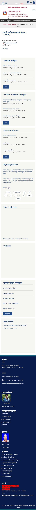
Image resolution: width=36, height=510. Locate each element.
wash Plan (6, 143)
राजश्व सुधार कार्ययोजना (8, 150)
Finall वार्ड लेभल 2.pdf (10, 43)
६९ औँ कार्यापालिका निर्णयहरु (9, 288)
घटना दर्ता (5, 414)
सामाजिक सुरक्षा (7, 416)
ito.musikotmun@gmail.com (10, 495)
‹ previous (17, 192)
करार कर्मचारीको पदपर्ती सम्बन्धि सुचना (20, 20)
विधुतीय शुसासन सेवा (12, 24)
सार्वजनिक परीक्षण (7, 476)
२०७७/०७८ (5, 48)
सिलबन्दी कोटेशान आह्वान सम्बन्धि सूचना (11, 116)
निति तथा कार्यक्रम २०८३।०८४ (10, 66)
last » (18, 198)
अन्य (6, 87)
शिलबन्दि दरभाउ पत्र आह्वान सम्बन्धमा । (11, 109)
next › (29, 195)
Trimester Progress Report (11, 460)
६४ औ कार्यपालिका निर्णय (8, 298)
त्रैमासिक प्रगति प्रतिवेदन (10, 463)
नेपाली (21, 3)
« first (8, 192)
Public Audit (6, 474)
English (17, 3)
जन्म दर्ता (5, 425)
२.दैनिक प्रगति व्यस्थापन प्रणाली (10, 328)
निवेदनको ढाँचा (6, 422)
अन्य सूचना (7, 313)
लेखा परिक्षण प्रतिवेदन (8, 465)
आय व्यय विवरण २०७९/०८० (9, 80)
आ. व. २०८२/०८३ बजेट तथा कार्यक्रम (11, 73)
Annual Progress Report (10, 454)
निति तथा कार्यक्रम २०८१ (9, 308)
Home (4, 24)
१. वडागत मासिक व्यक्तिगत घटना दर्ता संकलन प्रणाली (14, 325)
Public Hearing (7, 468)
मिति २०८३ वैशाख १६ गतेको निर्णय (11, 303)
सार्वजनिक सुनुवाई (7, 471)
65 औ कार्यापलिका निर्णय (8, 293)
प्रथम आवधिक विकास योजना (9, 136)
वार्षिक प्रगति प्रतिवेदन (9, 457)
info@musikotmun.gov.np (26, 495)
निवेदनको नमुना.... (7, 188)
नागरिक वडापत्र (7, 419)
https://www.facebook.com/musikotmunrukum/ (15, 238)
